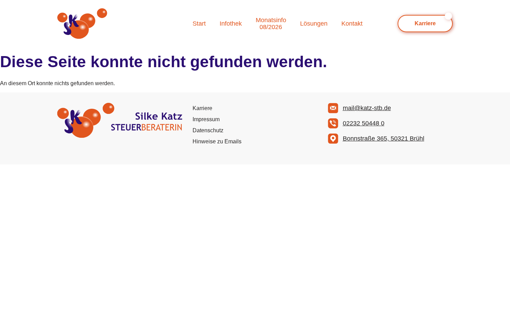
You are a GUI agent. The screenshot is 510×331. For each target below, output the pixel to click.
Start (199, 23)
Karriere (202, 108)
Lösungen (314, 23)
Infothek (231, 23)
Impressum (206, 119)
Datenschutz (208, 130)
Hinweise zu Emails (217, 141)
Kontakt (352, 23)
